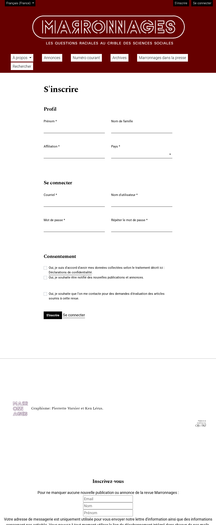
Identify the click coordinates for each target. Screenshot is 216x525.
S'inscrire (181, 3)
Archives (119, 57)
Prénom (50, 121)
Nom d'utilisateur (124, 195)
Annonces (52, 57)
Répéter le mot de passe (129, 220)
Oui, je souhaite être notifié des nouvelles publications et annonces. (96, 277)
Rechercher (22, 66)
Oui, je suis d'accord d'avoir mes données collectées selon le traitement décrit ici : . (107, 270)
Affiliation (51, 146)
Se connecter (202, 3)
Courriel (50, 195)
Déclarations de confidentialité (70, 272)
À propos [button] (20, 57)
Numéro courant (86, 57)
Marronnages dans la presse (162, 57)
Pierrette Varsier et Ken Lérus (77, 408)
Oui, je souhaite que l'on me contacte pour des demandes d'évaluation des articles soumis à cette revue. (107, 296)
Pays (115, 146)
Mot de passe (54, 220)
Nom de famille (122, 121)
